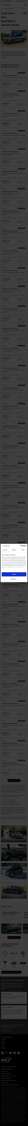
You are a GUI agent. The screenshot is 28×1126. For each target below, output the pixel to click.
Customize (13, 579)
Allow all (14, 574)
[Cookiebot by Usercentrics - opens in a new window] (20, 546)
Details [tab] (14, 549)
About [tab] (23, 549)
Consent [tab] (5, 549)
